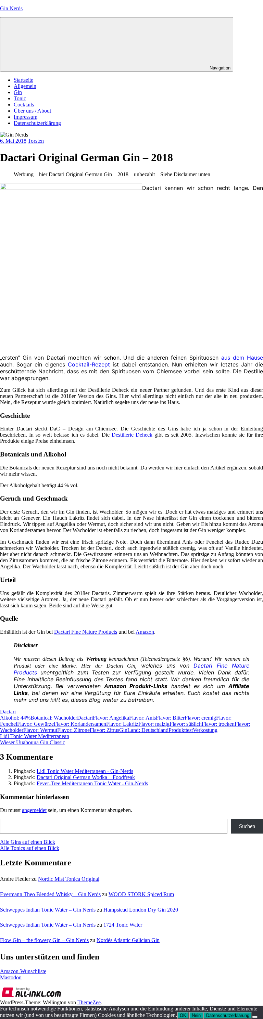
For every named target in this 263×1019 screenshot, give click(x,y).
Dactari (8, 711)
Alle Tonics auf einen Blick (29, 848)
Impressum (25, 117)
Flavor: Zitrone (73, 730)
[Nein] (255, 1017)
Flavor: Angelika (111, 718)
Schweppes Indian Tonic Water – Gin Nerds (48, 910)
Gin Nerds (11, 8)
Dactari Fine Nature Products (85, 632)
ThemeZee (89, 1002)
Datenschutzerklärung (37, 123)
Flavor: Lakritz (122, 724)
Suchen (247, 826)
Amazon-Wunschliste (23, 971)
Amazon (145, 632)
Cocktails (24, 104)
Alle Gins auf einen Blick (27, 842)
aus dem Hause (242, 357)
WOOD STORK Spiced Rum (141, 894)
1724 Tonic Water (122, 925)
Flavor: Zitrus (104, 730)
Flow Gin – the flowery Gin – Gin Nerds (44, 940)
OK (183, 1015)
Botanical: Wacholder (53, 718)
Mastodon (11, 977)
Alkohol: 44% (15, 718)
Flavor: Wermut (40, 730)
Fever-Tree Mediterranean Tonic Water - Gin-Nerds (92, 783)
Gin (18, 92)
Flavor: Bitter (170, 718)
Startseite (23, 80)
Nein (196, 1015)
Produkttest (180, 730)
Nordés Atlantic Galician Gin (128, 940)
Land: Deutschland (147, 730)
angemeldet (34, 810)
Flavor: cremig (200, 718)
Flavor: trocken (218, 724)
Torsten (36, 141)
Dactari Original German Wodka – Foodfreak (86, 777)
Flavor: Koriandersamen (80, 724)
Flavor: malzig (154, 724)
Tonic (20, 98)
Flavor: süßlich (186, 724)
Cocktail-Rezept (89, 364)
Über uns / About (32, 111)
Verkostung (205, 730)
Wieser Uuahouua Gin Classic (32, 742)
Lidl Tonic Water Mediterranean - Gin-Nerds (85, 771)
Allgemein (25, 86)
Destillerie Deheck (132, 435)
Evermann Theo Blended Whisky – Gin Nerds (50, 894)
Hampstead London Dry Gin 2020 (140, 910)
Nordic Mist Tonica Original (68, 879)
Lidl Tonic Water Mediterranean (34, 736)
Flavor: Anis (142, 718)
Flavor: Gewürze (35, 724)
